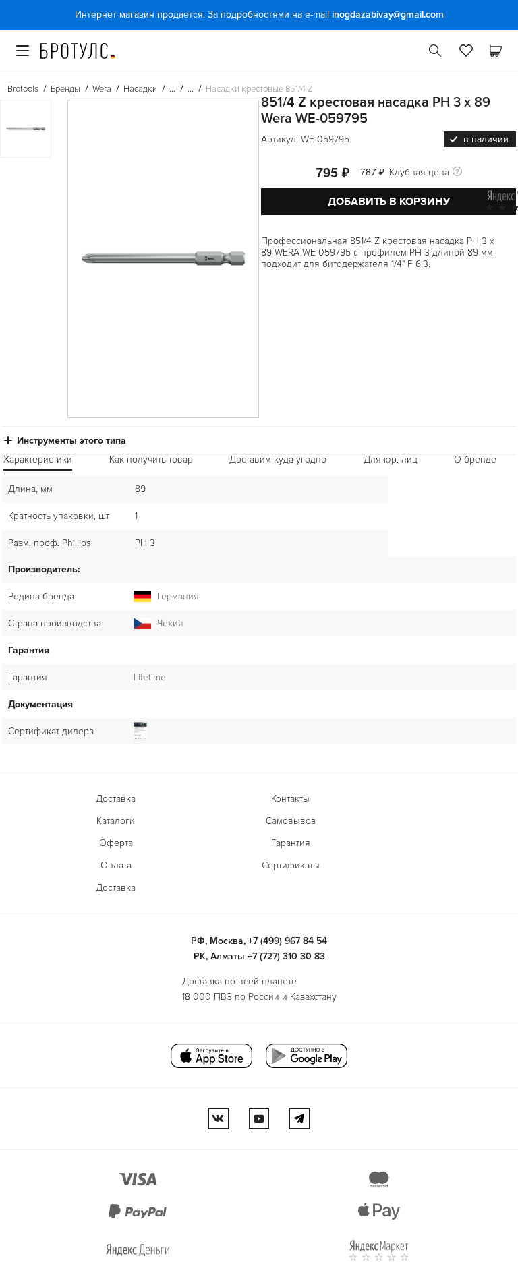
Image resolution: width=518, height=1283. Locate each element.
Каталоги (115, 821)
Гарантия (290, 843)
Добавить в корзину (389, 201)
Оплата (116, 865)
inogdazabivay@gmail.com (388, 14)
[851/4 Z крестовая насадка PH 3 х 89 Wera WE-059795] (163, 259)
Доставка (116, 798)
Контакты (290, 798)
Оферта (116, 843)
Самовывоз (291, 821)
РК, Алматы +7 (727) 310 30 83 (259, 956)
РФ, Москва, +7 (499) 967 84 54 (259, 941)
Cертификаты (291, 865)
